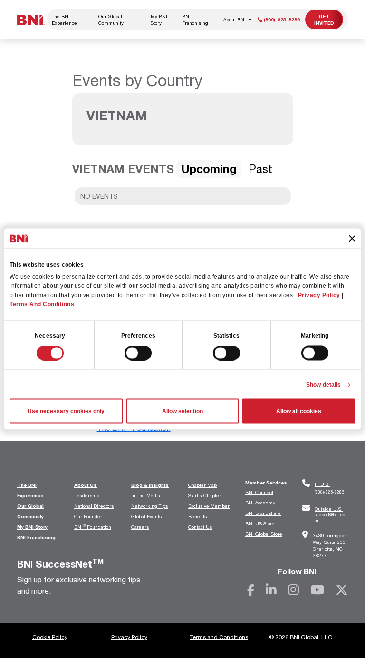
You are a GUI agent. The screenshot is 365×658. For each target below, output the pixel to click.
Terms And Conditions (42, 303)
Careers (140, 527)
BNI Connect (259, 492)
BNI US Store (260, 523)
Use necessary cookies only (66, 411)
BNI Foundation (92, 527)
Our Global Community (111, 19)
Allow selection (182, 411)
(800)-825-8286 (281, 19)
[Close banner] (352, 238)
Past (260, 168)
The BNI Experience (64, 19)
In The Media (145, 495)
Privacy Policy (319, 294)
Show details (323, 384)
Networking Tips (149, 506)
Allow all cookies (298, 411)
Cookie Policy (49, 636)
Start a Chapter (204, 495)
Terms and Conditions (219, 636)
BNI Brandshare (263, 513)
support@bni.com (330, 514)
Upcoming (209, 168)
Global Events (146, 516)
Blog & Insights (150, 485)
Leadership (86, 495)
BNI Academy (260, 502)
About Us (85, 485)
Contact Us (200, 527)
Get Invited (324, 19)
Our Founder (88, 516)
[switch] (138, 353)
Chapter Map (202, 485)
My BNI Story (159, 19)
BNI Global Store (263, 534)
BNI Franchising (195, 19)
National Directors (94, 506)
